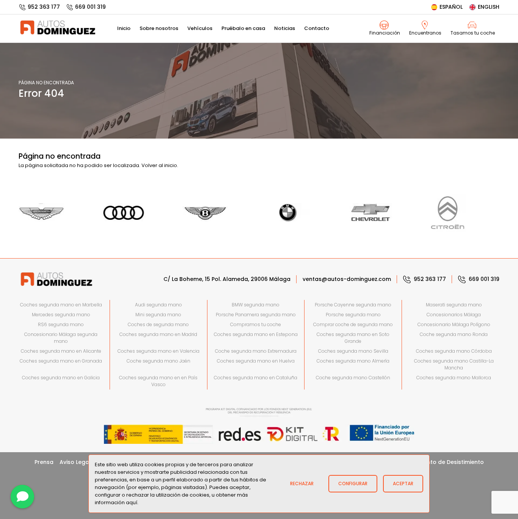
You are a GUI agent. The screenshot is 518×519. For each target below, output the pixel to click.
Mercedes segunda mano (61, 314)
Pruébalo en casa (243, 28)
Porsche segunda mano (353, 314)
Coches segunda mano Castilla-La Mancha (454, 364)
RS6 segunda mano (61, 324)
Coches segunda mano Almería (353, 361)
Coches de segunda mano (158, 324)
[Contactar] (22, 496)
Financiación (384, 33)
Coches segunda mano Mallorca (453, 377)
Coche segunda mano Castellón (353, 377)
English (488, 7)
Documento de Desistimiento (444, 462)
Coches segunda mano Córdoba (454, 351)
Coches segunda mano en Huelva (256, 361)
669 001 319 (90, 7)
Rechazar (302, 483)
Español (451, 7)
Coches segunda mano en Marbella (61, 304)
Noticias (284, 28)
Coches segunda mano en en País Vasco (158, 381)
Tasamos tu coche (473, 33)
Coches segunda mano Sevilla (353, 351)
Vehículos (199, 28)
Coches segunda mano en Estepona (256, 334)
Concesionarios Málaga (454, 314)
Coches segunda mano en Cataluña (255, 377)
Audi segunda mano (158, 304)
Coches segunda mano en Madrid (158, 334)
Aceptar (403, 483)
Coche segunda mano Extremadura (256, 351)
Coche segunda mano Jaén (158, 361)
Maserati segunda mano (454, 304)
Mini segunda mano (158, 314)
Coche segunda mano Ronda (454, 334)
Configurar (352, 483)
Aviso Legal (75, 462)
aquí (131, 502)
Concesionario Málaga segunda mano (60, 337)
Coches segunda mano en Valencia (158, 351)
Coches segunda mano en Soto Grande (353, 337)
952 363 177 (44, 7)
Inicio (123, 28)
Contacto (316, 28)
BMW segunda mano (255, 304)
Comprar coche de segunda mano (353, 324)
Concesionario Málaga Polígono (454, 324)
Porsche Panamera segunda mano (256, 314)
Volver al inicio (159, 165)
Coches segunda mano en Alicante (61, 351)
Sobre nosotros (159, 28)
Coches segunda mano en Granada (61, 361)
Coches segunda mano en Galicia (61, 377)
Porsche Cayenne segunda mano (353, 304)
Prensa (44, 462)
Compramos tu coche (255, 324)
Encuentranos (425, 33)
